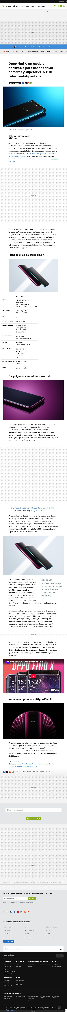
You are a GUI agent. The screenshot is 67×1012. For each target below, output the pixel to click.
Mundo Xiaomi (8, 974)
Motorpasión (55, 964)
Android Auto (28, 937)
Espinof (30, 966)
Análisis (27, 927)
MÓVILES (15, 6)
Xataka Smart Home (9, 971)
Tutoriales (7, 930)
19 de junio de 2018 (37, 511)
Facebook (23, 83)
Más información (10, 1010)
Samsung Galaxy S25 (22, 887)
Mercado (48, 930)
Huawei (6, 933)
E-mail (31, 83)
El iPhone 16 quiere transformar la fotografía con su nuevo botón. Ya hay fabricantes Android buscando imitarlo (37, 882)
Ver (34, 818)
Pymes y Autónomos (19, 983)
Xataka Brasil (7, 998)
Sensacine (31, 964)
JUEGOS (33, 6)
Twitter (64, 6)
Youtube (61, 6)
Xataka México (8, 996)
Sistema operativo (30, 930)
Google (27, 933)
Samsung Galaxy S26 (32, 51)
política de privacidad (27, 902)
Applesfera (7, 969)
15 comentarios (15, 83)
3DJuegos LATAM (20, 996)
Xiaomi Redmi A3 (34, 887)
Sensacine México (33, 996)
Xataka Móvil (7, 966)
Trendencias (7, 980)
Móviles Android (26, 771)
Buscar (60, 948)
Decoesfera (7, 983)
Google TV (8, 51)
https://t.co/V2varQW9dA (25, 508)
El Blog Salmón (20, 980)
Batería (55, 51)
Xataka (6, 964)
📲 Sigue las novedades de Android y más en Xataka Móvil (32, 47)
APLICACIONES (24, 6)
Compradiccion (8, 985)
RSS (24, 911)
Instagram (58, 6)
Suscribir (32, 898)
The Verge (16, 761)
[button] (22, 136)
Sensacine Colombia (31, 999)
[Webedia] (63, 1)
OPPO (48, 771)
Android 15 (45, 887)
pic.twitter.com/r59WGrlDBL (44, 508)
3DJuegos (18, 964)
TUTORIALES (41, 6)
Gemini (22, 51)
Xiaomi (61, 51)
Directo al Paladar (45, 964)
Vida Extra (18, 966)
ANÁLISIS (8, 6)
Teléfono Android (39, 771)
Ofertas (48, 51)
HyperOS (15, 51)
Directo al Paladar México (45, 996)
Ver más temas (8, 941)
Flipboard (55, 6)
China (42, 51)
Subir (58, 956)
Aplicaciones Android (52, 927)
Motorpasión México (55, 996)
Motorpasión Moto (57, 966)
